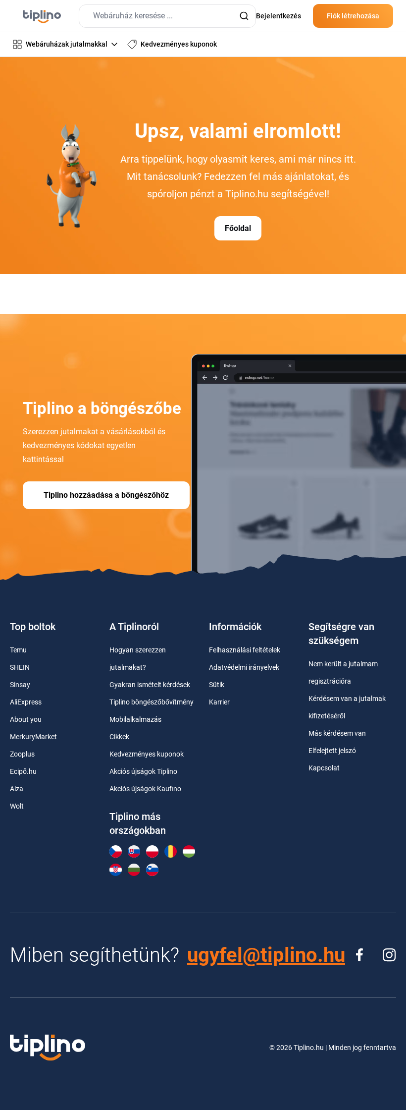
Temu (18, 650)
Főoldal (238, 228)
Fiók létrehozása (353, 16)
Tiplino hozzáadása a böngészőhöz (106, 495)
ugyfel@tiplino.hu (266, 955)
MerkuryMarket (33, 737)
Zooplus (22, 754)
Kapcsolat (324, 768)
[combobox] (167, 16)
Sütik (216, 685)
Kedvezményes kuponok (146, 754)
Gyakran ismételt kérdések (149, 685)
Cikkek (119, 737)
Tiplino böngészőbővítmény (151, 702)
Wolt (17, 806)
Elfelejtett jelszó (332, 751)
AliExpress (26, 702)
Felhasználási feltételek (244, 650)
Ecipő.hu (23, 771)
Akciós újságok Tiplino (143, 771)
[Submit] (244, 16)
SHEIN (20, 667)
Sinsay (20, 685)
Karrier (219, 702)
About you (26, 719)
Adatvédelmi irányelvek (244, 667)
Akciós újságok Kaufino (145, 789)
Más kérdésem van (337, 733)
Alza (16, 789)
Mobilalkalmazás (135, 719)
